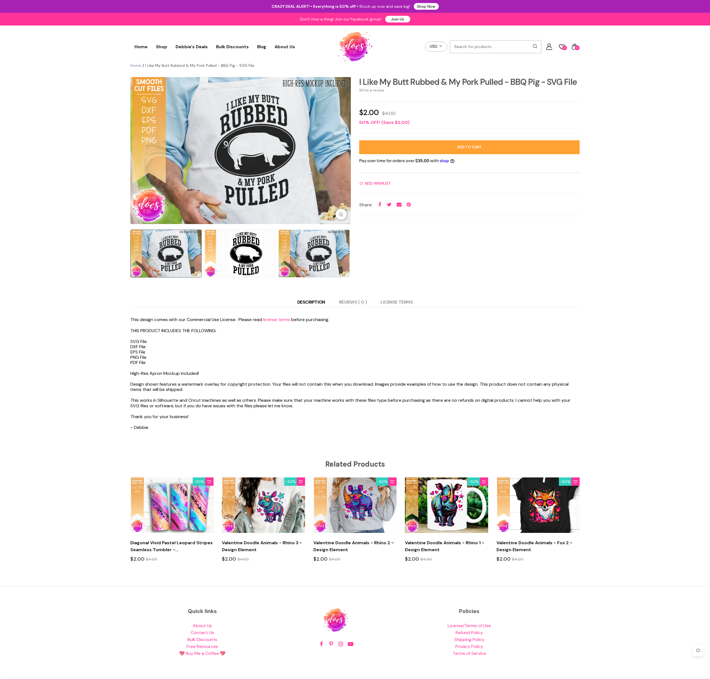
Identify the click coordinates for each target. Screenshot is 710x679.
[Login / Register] (549, 47)
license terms (276, 319)
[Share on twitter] (389, 204)
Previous (135, 150)
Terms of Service (469, 653)
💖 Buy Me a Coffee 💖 (202, 653)
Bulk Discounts (232, 47)
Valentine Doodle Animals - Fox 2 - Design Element (534, 546)
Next (345, 150)
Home (141, 47)
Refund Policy (469, 632)
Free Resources (202, 646)
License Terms (397, 302)
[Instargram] (340, 644)
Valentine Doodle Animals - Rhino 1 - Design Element (444, 546)
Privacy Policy (469, 646)
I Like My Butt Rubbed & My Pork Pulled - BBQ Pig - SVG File (468, 82)
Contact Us (202, 632)
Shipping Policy (469, 639)
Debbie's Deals (192, 47)
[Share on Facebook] (379, 204)
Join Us (397, 19)
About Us (285, 47)
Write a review (371, 90)
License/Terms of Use (469, 626)
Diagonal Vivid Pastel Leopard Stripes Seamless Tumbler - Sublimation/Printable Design (171, 546)
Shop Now (426, 6)
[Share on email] (398, 204)
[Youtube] (350, 644)
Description (311, 302)
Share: (365, 205)
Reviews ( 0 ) (353, 302)
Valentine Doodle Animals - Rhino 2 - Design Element (353, 546)
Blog (261, 47)
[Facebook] (321, 644)
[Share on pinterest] (408, 204)
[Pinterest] (331, 644)
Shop (161, 47)
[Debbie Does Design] (355, 47)
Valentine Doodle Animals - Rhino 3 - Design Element (262, 546)
